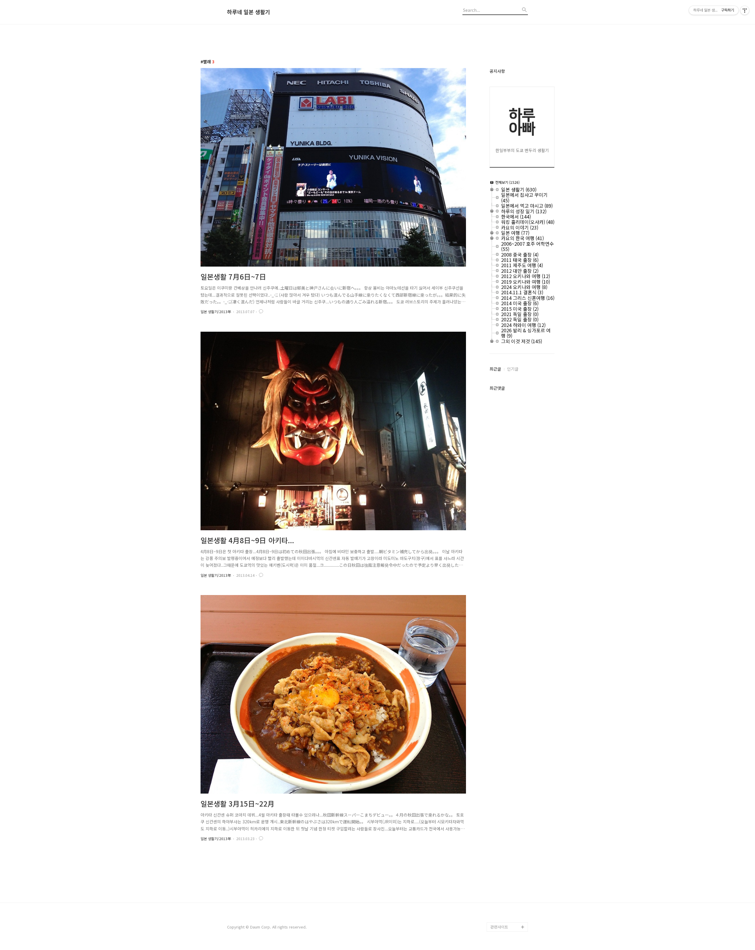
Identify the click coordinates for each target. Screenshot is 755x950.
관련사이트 (499, 927)
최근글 (495, 369)
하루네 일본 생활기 (248, 12)
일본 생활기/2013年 (216, 311)
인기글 (512, 369)
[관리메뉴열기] (744, 10)
